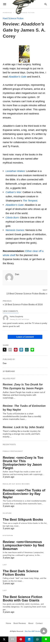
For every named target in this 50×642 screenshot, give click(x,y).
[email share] (10, 349)
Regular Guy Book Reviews (16, 484)
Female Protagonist (13, 451)
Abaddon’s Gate (14, 205)
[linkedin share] (21, 349)
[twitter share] (4, 349)
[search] (45, 4)
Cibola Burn (12, 217)
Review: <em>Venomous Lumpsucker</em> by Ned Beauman (23, 545)
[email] (12, 639)
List (5, 564)
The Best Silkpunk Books (23, 519)
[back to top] (43, 631)
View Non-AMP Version (32, 631)
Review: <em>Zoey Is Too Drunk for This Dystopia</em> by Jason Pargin (23, 463)
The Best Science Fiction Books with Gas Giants (22, 598)
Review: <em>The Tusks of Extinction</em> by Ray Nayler (24, 493)
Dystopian (8, 535)
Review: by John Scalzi (23, 427)
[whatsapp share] (27, 349)
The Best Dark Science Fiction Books (20, 572)
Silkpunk (7, 513)
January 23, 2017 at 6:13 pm (19, 319)
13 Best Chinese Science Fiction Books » (26, 293)
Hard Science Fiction (13, 18)
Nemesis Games (15, 230)
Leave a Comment (25, 337)
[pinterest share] (16, 349)
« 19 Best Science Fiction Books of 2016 (23, 304)
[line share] (32, 349)
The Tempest (30, 200)
